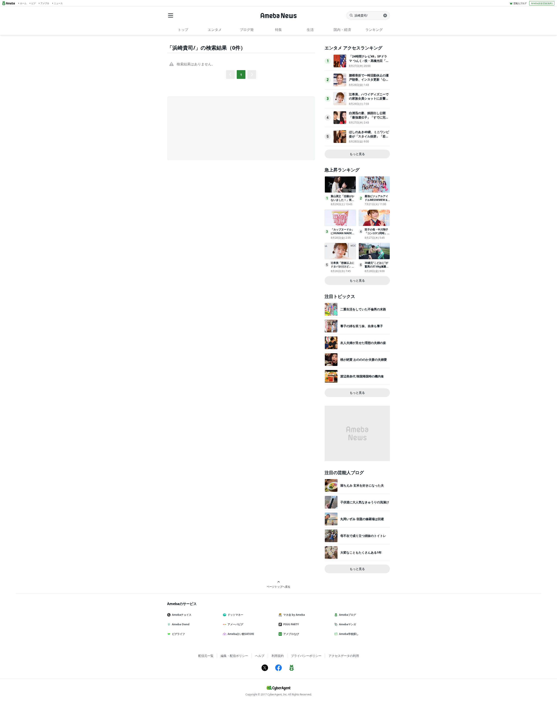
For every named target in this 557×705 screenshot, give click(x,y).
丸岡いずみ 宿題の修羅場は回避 (362, 519)
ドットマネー (235, 615)
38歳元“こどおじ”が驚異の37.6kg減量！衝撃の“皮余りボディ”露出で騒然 (377, 268)
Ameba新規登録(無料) (542, 3)
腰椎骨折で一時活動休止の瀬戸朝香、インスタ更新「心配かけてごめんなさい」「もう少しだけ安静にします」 (369, 81)
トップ (183, 29)
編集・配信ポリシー (234, 656)
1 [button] (241, 75)
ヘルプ (259, 656)
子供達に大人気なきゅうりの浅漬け (364, 502)
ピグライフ (178, 634)
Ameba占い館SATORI (241, 634)
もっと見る (357, 154)
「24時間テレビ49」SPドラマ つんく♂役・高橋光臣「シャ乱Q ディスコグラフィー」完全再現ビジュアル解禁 (369, 62)
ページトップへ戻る (278, 586)
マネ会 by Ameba (294, 615)
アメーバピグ (235, 624)
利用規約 (278, 656)
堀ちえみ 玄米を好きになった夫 (362, 485)
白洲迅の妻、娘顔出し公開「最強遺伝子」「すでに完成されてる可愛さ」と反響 (369, 117)
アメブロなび (291, 634)
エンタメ (215, 29)
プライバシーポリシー (306, 656)
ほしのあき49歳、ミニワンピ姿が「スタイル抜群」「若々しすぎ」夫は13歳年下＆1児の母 (369, 138)
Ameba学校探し (349, 634)
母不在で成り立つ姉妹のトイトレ (363, 536)
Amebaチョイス (181, 615)
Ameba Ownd (181, 624)
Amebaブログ (347, 615)
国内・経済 (342, 29)
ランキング (374, 29)
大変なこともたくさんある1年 (361, 552)
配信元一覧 (205, 656)
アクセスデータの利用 (344, 656)
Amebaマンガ (347, 624)
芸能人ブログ (520, 3)
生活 (310, 29)
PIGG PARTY (291, 624)
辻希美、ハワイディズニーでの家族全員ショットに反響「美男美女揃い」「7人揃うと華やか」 (369, 100)
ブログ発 (247, 29)
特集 (278, 29)
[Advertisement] (206, 128)
